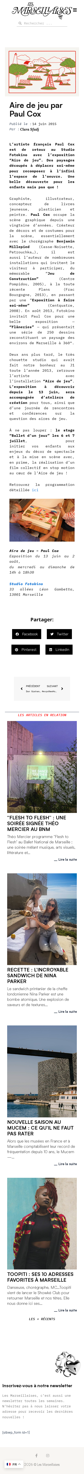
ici (35, 490)
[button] (26, 634)
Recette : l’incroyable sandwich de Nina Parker (37, 975)
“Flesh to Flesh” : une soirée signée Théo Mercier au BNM (36, 823)
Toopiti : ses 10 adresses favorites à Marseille (40, 1277)
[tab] (42, 715)
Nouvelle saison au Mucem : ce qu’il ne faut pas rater (40, 1127)
